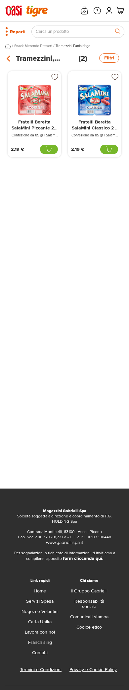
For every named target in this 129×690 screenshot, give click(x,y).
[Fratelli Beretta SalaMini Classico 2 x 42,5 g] (94, 100)
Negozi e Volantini (40, 611)
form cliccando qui (82, 558)
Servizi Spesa (40, 601)
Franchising (40, 642)
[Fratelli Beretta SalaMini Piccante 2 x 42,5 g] (34, 100)
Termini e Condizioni (41, 669)
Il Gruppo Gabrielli (89, 591)
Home (40, 591)
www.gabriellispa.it (64, 542)
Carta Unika (40, 622)
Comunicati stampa (89, 617)
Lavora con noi (40, 632)
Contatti (40, 652)
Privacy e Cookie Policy (93, 669)
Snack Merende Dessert (33, 46)
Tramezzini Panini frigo (73, 46)
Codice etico (89, 627)
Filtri (109, 58)
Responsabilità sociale (89, 603)
